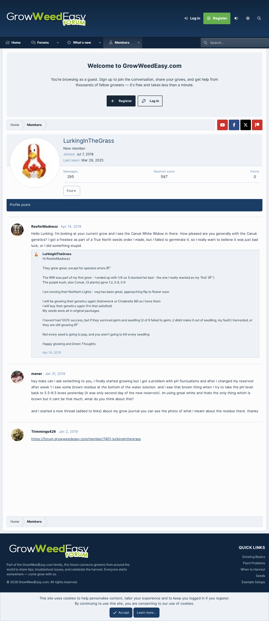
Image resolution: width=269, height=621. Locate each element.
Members (122, 42)
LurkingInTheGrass (57, 254)
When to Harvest (253, 569)
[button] (248, 18)
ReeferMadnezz (44, 226)
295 (70, 176)
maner (36, 373)
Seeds (260, 576)
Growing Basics (253, 557)
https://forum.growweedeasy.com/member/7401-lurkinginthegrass (86, 439)
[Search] (259, 18)
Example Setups (253, 582)
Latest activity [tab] (48, 204)
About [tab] (91, 204)
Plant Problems (254, 563)
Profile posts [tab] (20, 204)
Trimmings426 (43, 431)
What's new (82, 42)
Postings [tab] (73, 204)
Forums (43, 42)
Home (16, 42)
